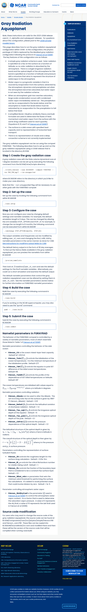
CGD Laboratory (5, 557)
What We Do (13, 12)
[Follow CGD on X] (64, 581)
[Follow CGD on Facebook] (66, 581)
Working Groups (34, 12)
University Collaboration (44, 572)
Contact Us (55, 5)
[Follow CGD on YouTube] (69, 581)
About (3, 12)
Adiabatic (70, 33)
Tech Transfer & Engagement (46, 569)
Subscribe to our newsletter (74, 572)
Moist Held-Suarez (73, 59)
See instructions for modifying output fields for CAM (24, 243)
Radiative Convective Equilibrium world (74, 64)
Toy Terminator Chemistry (72, 77)
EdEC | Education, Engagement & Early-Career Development (14, 563)
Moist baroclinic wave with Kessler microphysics (74, 54)
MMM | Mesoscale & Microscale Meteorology (14, 573)
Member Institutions (43, 566)
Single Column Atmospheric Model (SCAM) (73, 70)
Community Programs (44, 552)
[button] (6, 12)
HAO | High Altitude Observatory (10, 570)
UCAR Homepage (42, 549)
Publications (71, 30)
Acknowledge (69, 606)
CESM (64, 560)
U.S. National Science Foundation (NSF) (73, 553)
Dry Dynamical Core (74, 40)
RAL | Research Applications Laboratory (12, 576)
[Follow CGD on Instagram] (72, 581)
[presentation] (24, 358)
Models (23, 12)
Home (3, 17)
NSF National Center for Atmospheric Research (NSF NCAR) (74, 557)
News (72, 12)
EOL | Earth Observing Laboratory (10, 567)
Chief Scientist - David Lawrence (72, 549)
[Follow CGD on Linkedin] (74, 581)
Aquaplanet (71, 36)
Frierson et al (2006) (44, 55)
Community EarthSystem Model (34, 5)
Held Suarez (71, 49)
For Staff (39, 558)
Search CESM (80, 5)
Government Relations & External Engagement (47, 562)
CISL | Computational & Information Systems (14, 560)
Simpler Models (18, 17)
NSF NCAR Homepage (7, 549)
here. (11, 602)
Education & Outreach (51, 12)
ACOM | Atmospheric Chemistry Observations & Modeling (15, 553)
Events (64, 12)
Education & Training (43, 555)
